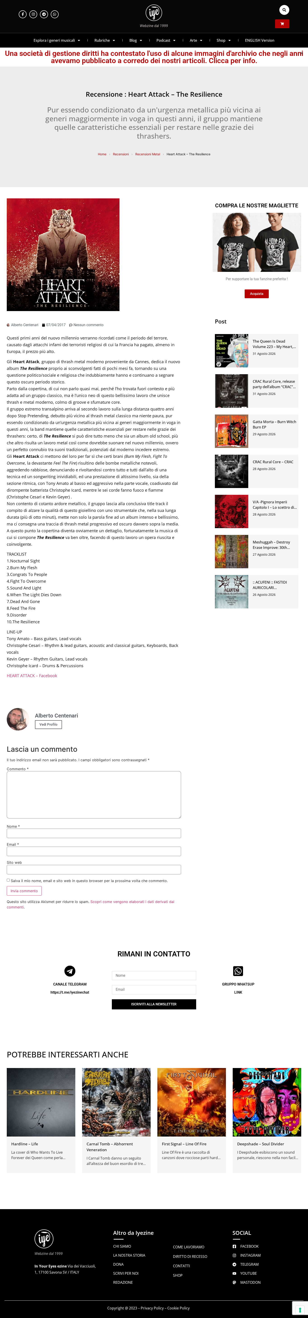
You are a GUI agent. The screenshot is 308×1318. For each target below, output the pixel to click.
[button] (284, 10)
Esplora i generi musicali (54, 40)
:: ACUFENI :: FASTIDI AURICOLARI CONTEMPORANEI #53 (272, 588)
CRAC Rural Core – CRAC (273, 461)
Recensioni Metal (147, 154)
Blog (133, 40)
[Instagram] (33, 14)
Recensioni (121, 154)
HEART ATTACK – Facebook (32, 675)
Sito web (14, 862)
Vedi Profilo (48, 724)
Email (13, 844)
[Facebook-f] (23, 14)
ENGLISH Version (259, 40)
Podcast (163, 40)
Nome (13, 826)
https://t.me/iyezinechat (70, 992)
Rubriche (102, 40)
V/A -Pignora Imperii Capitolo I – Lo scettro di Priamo (273, 507)
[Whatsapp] (55, 14)
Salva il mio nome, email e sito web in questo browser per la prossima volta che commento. (89, 880)
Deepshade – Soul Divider (260, 1143)
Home (102, 154)
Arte (193, 40)
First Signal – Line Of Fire (184, 1143)
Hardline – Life (24, 1143)
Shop (221, 40)
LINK (238, 992)
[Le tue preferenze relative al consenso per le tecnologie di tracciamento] (300, 1310)
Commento (18, 769)
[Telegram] (44, 14)
